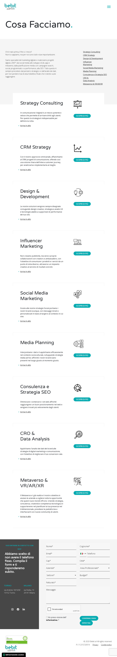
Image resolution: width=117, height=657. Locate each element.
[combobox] (95, 568)
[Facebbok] (18, 609)
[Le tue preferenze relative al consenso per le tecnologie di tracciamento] (14, 655)
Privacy (95, 644)
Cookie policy (106, 644)
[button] (89, 618)
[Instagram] (12, 609)
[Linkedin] (24, 609)
